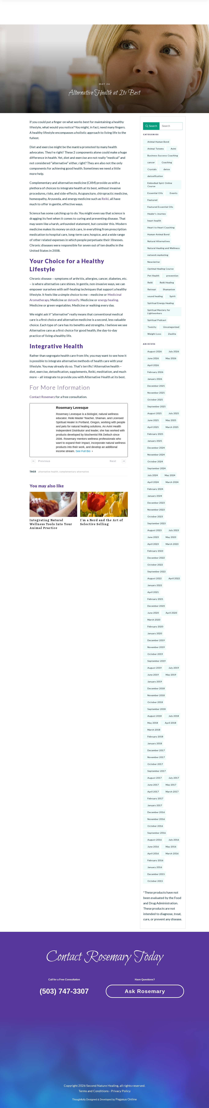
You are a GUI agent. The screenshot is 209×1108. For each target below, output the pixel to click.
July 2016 (174, 839)
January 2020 (154, 633)
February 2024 (155, 489)
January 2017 (154, 805)
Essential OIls (155, 193)
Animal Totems (155, 148)
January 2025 (154, 441)
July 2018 (174, 716)
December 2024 (156, 447)
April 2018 (170, 722)
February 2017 (155, 798)
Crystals (152, 169)
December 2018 (156, 688)
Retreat (151, 289)
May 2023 (171, 537)
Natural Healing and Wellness (163, 248)
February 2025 (155, 434)
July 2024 (152, 475)
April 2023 (153, 544)
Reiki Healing (167, 282)
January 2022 (154, 585)
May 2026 (171, 358)
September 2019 (156, 661)
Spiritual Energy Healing (160, 303)
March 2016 (172, 853)
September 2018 (156, 709)
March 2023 (172, 544)
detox (167, 169)
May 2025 (171, 420)
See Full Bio (83, 451)
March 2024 (172, 482)
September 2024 (156, 468)
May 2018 (152, 722)
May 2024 (170, 475)
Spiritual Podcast (156, 320)
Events (173, 193)
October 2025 (155, 399)
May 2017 (171, 784)
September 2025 (156, 406)
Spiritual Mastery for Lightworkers (158, 312)
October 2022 (155, 564)
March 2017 (172, 791)
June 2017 (153, 784)
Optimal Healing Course (160, 268)
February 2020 (155, 626)
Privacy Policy (121, 1091)
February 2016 (155, 860)
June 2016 (153, 846)
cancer (151, 162)
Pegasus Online (126, 1099)
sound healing (155, 296)
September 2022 (156, 571)
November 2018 (156, 695)
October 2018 (155, 702)
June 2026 (153, 358)
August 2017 (154, 778)
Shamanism (169, 289)
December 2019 (156, 640)
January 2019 (154, 681)
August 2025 (154, 413)
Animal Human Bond (158, 141)
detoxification (155, 176)
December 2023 (156, 502)
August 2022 (154, 578)
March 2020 (153, 619)
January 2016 (154, 867)
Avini (173, 148)
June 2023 (153, 537)
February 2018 (155, 736)
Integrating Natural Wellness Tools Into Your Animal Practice (53, 512)
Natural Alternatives (158, 241)
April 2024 (153, 482)
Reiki (105, 199)
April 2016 (153, 853)
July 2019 (174, 667)
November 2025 (156, 392)
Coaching (167, 162)
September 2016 (156, 833)
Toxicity (151, 327)
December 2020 (156, 606)
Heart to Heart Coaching (161, 227)
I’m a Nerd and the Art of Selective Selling (104, 512)
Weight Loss (154, 334)
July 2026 (174, 351)
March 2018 (153, 729)
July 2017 (174, 778)
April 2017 (153, 791)
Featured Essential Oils (160, 207)
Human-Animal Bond (158, 234)
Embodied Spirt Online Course (159, 185)
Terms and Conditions (93, 1091)
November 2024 (156, 454)
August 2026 (154, 351)
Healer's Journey (156, 213)
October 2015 (155, 881)
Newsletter (153, 262)
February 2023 (155, 551)
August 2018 (154, 716)
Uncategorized (171, 327)
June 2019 (153, 674)
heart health (154, 220)
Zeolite (172, 334)
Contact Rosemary (42, 397)
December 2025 (156, 386)
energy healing (108, 300)
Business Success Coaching (162, 155)
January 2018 (154, 743)
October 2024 (155, 461)
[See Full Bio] (92, 451)
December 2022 (156, 557)
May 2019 (171, 674)
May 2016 (171, 846)
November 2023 (156, 509)
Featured (152, 200)
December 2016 (156, 812)
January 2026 (154, 379)
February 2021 (155, 599)
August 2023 (154, 530)
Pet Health (153, 275)
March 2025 (172, 427)
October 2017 (155, 764)
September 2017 (156, 771)
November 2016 (156, 819)
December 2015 (156, 874)
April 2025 (153, 427)
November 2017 (156, 757)
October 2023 (155, 516)
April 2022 (174, 578)
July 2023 (174, 530)
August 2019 (154, 667)
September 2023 (156, 523)
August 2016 (154, 839)
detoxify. (74, 300)
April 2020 (171, 612)
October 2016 (155, 826)
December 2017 (156, 750)
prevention (172, 275)
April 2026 (153, 365)
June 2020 (153, 612)
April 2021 (153, 592)
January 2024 (154, 496)
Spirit (173, 296)
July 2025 (174, 413)
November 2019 (156, 647)
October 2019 (155, 654)
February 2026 (155, 372)
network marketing (157, 255)
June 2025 (153, 420)
